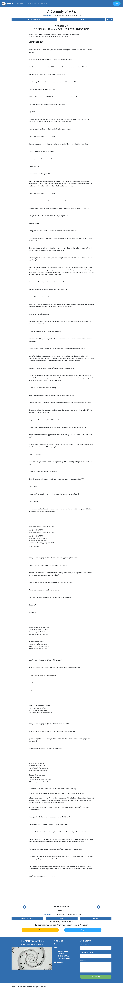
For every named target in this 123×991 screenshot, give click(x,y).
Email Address (87, 952)
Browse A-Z (61, 954)
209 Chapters (34, 20)
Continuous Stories (64, 958)
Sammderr (47, 15)
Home (56, 944)
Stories (20, 3)
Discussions (31, 3)
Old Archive (42, 3)
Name (84, 944)
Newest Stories (63, 951)
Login (116, 3)
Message (83, 960)
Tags (110, 20)
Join (40, 930)
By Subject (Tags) (63, 956)
